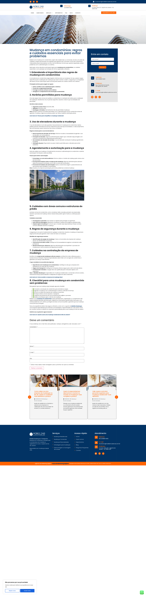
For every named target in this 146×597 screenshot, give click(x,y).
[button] (49, 13)
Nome (32, 346)
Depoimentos (58, 13)
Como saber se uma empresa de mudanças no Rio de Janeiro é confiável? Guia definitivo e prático (43, 393)
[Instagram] (34, 2)
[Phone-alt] (92, 78)
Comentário (33, 326)
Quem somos (39, 13)
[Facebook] (30, 2)
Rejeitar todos (12, 590)
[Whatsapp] (37, 2)
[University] (96, 437)
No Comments (39, 400)
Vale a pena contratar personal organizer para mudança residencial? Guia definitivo (101, 393)
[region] (19, 587)
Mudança (45, 399)
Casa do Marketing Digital (60, 463)
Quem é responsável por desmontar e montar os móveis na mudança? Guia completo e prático (72, 393)
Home (32, 13)
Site (31, 358)
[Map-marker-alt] (89, 6)
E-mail (32, 352)
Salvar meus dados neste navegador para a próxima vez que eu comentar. (52, 364)
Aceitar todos (27, 590)
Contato (77, 13)
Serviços (48, 13)
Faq (66, 13)
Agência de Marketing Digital (43, 463)
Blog (71, 13)
